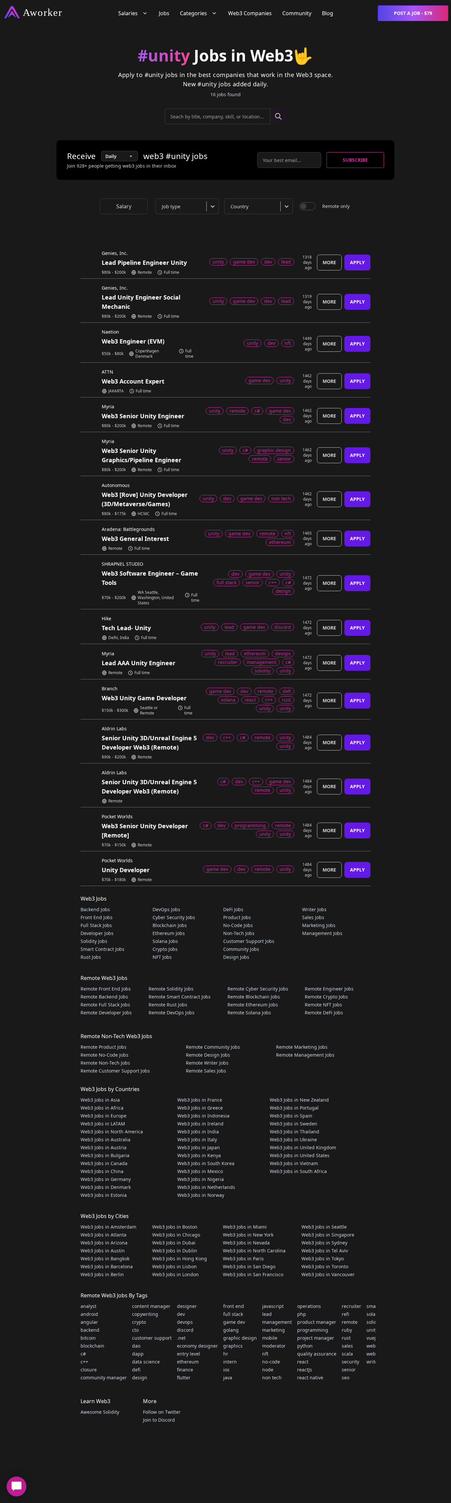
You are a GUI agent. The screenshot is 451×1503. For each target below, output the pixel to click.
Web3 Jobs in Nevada (246, 1242)
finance (185, 1369)
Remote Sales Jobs (206, 1071)
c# (83, 1354)
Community (296, 13)
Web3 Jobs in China (102, 1171)
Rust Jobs (91, 957)
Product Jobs (237, 917)
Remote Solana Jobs (249, 1012)
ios (226, 1369)
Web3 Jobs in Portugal (294, 1108)
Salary (123, 206)
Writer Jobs (314, 909)
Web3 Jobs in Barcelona (107, 1266)
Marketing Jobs (318, 925)
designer (187, 1306)
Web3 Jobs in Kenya (199, 1155)
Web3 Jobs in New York (248, 1235)
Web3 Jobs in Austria (103, 1147)
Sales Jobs (313, 917)
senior (349, 1369)
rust (346, 1338)
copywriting (145, 1314)
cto (135, 1330)
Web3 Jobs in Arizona (104, 1242)
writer (373, 1362)
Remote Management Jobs (305, 1055)
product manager (316, 1322)
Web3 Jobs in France (199, 1100)
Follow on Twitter (162, 1412)
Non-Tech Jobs (239, 933)
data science (146, 1362)
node (267, 1369)
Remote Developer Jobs (106, 1012)
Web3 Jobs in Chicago (176, 1235)
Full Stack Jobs (96, 925)
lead (267, 1314)
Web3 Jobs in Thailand (294, 1131)
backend (90, 1330)
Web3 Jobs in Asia (100, 1100)
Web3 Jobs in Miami (245, 1227)
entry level (188, 1354)
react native (310, 1377)
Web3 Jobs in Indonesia (203, 1116)
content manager (151, 1306)
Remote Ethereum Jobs (252, 1004)
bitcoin (88, 1338)
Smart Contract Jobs (102, 949)
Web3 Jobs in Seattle (324, 1227)
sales (347, 1346)
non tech (272, 1377)
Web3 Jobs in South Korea (205, 1163)
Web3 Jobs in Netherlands (206, 1187)
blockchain (92, 1346)
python (305, 1346)
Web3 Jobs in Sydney (324, 1242)
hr (225, 1354)
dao (136, 1346)
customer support (152, 1338)
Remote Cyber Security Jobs (257, 989)
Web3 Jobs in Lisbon (174, 1266)
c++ (84, 1362)
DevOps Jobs (166, 909)
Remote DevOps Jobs (171, 1012)
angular (89, 1322)
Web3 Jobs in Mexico (200, 1171)
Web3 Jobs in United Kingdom (303, 1147)
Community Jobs (241, 949)
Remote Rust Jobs (168, 1004)
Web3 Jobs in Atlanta (103, 1235)
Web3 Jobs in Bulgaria (105, 1155)
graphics (233, 1346)
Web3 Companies (250, 13)
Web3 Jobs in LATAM (103, 1123)
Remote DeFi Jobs (324, 1012)
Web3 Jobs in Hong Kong (179, 1258)
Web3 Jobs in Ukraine (293, 1139)
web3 (372, 1346)
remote (350, 1322)
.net (181, 1338)
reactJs (304, 1369)
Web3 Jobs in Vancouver (328, 1274)
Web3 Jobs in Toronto (324, 1266)
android (89, 1314)
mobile (269, 1338)
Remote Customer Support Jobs (115, 1071)
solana (373, 1314)
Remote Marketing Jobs (302, 1047)
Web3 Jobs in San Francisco (253, 1274)
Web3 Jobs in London (175, 1274)
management (277, 1322)
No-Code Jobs (238, 925)
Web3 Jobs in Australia (105, 1139)
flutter (184, 1377)
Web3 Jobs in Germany (106, 1179)
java (227, 1377)
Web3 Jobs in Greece (200, 1108)
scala (347, 1354)
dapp (138, 1354)
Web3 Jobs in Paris (243, 1258)
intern (230, 1362)
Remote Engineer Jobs (329, 989)
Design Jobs (236, 957)
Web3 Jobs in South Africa (298, 1171)
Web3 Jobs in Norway (200, 1195)
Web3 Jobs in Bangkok (105, 1258)
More (329, 262)
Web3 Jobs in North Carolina (254, 1250)
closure (89, 1369)
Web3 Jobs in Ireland (200, 1123)
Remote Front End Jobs (106, 989)
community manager (104, 1377)
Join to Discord (159, 1420)
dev (181, 1314)
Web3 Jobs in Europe (103, 1116)
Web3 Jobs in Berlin (102, 1274)
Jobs (164, 13)
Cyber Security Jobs (174, 917)
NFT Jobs (162, 957)
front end (233, 1306)
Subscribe (355, 160)
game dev (234, 1322)
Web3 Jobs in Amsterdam (108, 1227)
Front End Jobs (97, 917)
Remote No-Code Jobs (104, 1055)
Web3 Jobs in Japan (198, 1147)
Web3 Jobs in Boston (174, 1227)
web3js (374, 1354)
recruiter (351, 1306)
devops (185, 1322)
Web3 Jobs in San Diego (249, 1266)
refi (345, 1314)
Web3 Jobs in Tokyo (322, 1258)
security (350, 1362)
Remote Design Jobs (208, 1055)
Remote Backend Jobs (104, 997)
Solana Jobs (165, 941)
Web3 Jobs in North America (112, 1131)
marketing (273, 1330)
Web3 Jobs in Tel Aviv (324, 1250)
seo (345, 1377)
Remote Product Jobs (103, 1047)
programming (312, 1330)
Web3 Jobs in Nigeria (200, 1179)
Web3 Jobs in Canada (104, 1163)
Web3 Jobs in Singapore (327, 1235)
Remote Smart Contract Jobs (180, 997)
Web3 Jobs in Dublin (174, 1250)
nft (265, 1354)
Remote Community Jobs (213, 1047)
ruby (347, 1330)
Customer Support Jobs (248, 941)
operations (309, 1306)
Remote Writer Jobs (207, 1063)
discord (185, 1330)
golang (231, 1330)
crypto (139, 1322)
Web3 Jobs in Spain (291, 1116)
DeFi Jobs (233, 909)
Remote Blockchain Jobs (253, 997)
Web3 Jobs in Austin (103, 1250)
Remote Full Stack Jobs (105, 1004)
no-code (271, 1362)
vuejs (372, 1338)
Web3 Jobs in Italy (197, 1139)
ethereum (188, 1362)
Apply (357, 262)
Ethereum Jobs (169, 933)
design (139, 1377)
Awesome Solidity (100, 1412)
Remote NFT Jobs (323, 1004)
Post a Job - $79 (413, 13)
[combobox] (188, 206)
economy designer (197, 1346)
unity (372, 1330)
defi (136, 1369)
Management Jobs (322, 933)
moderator (274, 1346)
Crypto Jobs (165, 949)
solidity (374, 1322)
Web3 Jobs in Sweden (293, 1123)
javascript (273, 1306)
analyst (88, 1306)
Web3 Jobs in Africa (102, 1108)
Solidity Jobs (94, 941)
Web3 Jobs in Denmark (106, 1187)
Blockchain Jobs (170, 925)
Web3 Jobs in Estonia (104, 1195)
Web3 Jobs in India (198, 1131)
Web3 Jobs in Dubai (173, 1242)
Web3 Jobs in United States (300, 1155)
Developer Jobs (97, 933)
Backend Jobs (95, 909)
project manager (315, 1338)
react (302, 1362)
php (301, 1314)
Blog (327, 13)
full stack (233, 1314)
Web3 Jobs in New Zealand (299, 1100)
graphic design (240, 1338)
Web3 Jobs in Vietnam (294, 1163)
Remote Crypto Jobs (326, 997)
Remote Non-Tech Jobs (105, 1063)
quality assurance (316, 1354)
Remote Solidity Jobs (171, 989)
